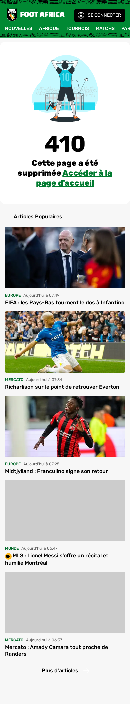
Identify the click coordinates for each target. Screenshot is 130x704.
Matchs (105, 28)
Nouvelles (18, 28)
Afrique (49, 28)
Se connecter (104, 15)
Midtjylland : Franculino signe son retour (56, 471)
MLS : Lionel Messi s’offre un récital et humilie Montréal (56, 559)
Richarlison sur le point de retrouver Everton (62, 387)
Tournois (77, 28)
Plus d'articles (60, 670)
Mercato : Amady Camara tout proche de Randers (56, 650)
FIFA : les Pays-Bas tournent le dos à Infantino (64, 302)
